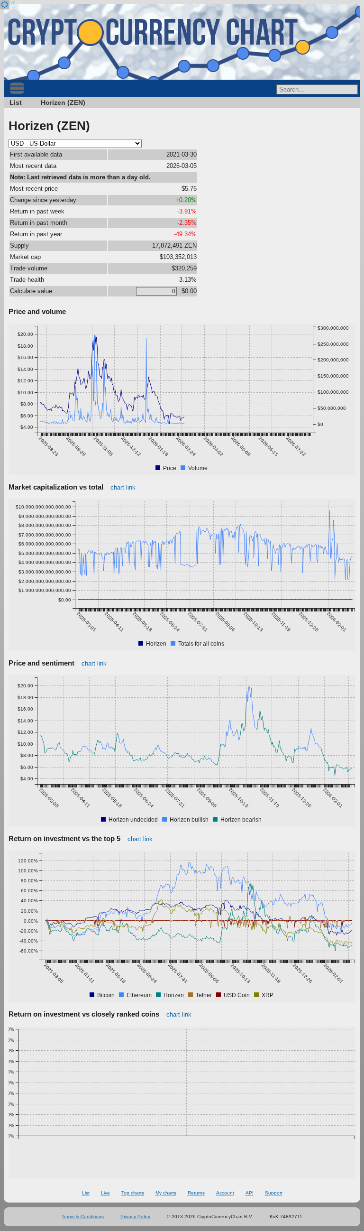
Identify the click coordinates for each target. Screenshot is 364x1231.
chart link (123, 487)
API (250, 1192)
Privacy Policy (135, 1216)
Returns (196, 1192)
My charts (165, 1192)
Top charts (132, 1192)
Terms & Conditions (83, 1216)
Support (273, 1192)
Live (105, 1192)
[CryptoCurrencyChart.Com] (182, 42)
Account (225, 1192)
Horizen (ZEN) (63, 102)
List (15, 102)
